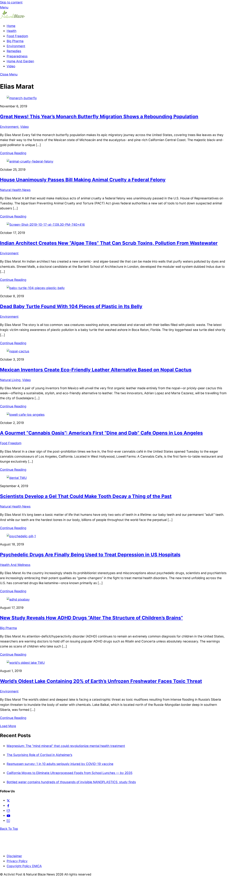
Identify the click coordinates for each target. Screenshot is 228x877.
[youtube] (8, 815)
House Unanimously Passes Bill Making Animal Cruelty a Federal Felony (83, 180)
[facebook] (8, 805)
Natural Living (10, 380)
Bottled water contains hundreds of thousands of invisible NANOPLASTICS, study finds (71, 782)
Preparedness (17, 56)
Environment (16, 46)
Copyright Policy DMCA (24, 866)
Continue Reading (13, 153)
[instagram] (8, 810)
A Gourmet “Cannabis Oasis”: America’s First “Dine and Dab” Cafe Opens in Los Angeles (101, 433)
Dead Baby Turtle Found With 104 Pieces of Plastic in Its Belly (71, 306)
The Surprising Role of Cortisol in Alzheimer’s (39, 755)
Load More (8, 726)
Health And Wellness (15, 565)
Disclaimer (14, 856)
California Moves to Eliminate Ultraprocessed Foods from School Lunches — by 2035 (69, 773)
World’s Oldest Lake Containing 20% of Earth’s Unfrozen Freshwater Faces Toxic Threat (101, 681)
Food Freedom (17, 36)
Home (11, 26)
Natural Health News (15, 190)
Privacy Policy (17, 861)
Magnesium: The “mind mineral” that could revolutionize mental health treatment (66, 746)
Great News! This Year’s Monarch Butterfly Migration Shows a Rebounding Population (99, 116)
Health (11, 31)
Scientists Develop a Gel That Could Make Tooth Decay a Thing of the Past (86, 496)
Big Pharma (15, 41)
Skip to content (11, 2)
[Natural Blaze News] (12, 18)
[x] (8, 800)
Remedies (14, 51)
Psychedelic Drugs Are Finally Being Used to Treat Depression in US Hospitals (90, 554)
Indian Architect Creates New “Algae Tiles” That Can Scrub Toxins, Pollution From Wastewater (109, 243)
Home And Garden (20, 61)
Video (11, 66)
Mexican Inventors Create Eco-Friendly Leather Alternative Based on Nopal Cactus (95, 370)
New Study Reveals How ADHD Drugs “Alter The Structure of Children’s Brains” (91, 618)
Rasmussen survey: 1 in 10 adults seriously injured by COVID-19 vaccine (60, 764)
